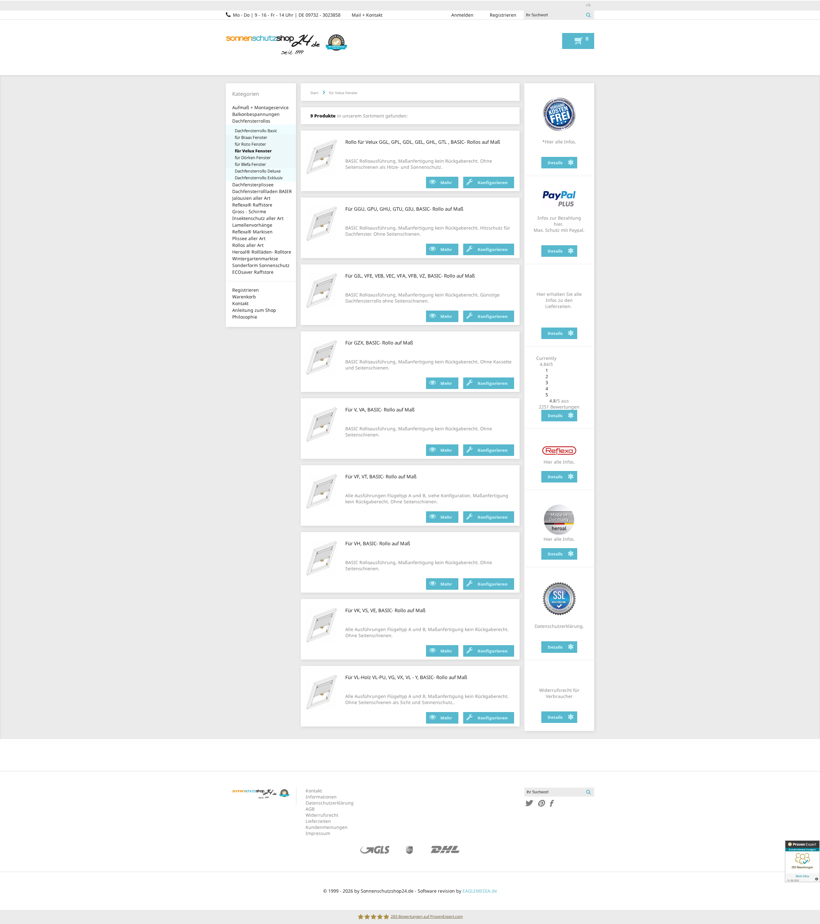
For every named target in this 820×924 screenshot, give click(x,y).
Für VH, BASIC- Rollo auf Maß (377, 543)
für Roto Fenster (250, 144)
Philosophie (244, 317)
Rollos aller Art (248, 245)
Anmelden (462, 15)
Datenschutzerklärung (330, 803)
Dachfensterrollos (251, 121)
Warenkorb (244, 297)
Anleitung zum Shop (254, 310)
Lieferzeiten (318, 821)
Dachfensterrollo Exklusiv (259, 178)
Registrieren (503, 15)
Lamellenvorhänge (252, 225)
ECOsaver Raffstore (253, 272)
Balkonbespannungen (256, 114)
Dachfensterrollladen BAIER (262, 191)
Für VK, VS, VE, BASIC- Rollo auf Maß (385, 610)
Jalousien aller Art (251, 198)
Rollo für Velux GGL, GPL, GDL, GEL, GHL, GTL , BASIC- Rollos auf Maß (422, 142)
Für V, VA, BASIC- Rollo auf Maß (379, 409)
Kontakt (240, 303)
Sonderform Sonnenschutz (261, 265)
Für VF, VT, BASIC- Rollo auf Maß (380, 476)
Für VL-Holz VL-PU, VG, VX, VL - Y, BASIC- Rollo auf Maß (406, 677)
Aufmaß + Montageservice (260, 107)
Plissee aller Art (249, 238)
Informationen (321, 797)
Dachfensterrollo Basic (256, 131)
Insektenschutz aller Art (257, 218)
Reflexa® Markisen (252, 232)
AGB (310, 809)
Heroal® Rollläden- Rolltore (261, 252)
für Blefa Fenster (250, 164)
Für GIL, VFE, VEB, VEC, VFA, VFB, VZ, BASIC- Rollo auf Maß (410, 275)
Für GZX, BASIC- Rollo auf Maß (379, 342)
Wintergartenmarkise (255, 258)
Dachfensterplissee (253, 185)
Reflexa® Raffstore (252, 205)
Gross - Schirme (249, 211)
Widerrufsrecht (322, 815)
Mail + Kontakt (367, 15)
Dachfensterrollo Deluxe (258, 171)
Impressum (318, 833)
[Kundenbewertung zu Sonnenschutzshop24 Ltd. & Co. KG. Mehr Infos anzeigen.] (802, 861)
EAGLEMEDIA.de (480, 891)
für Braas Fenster (251, 137)
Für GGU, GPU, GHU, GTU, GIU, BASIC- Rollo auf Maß (404, 209)
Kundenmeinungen (327, 827)
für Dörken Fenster (253, 157)
